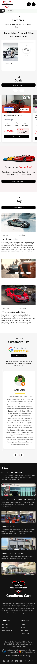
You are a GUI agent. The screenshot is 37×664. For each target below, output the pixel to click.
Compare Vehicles (7, 630)
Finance (23, 627)
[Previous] (15, 90)
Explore (15, 137)
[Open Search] (29, 4)
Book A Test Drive (17, 181)
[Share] (24, 97)
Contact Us (25, 633)
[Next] (21, 90)
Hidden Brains (27, 642)
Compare (9, 10)
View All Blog (18, 207)
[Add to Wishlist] (27, 97)
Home (23, 624)
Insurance (24, 630)
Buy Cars (4, 624)
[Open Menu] (34, 4)
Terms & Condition (12, 656)
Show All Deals (17, 85)
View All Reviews (17, 356)
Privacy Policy (25, 656)
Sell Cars (4, 627)
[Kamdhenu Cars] (7, 4)
